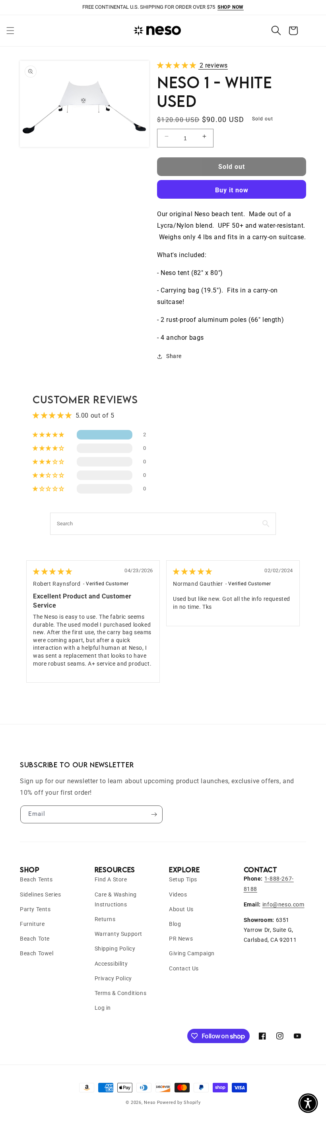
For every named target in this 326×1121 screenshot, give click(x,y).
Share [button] (174, 356)
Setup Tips (183, 879)
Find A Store (111, 879)
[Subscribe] (154, 814)
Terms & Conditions (121, 993)
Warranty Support (119, 934)
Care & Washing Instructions (116, 899)
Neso (149, 1102)
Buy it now (231, 190)
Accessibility (111, 963)
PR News (181, 938)
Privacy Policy (113, 978)
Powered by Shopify (179, 1102)
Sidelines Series (40, 894)
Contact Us (184, 968)
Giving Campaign (192, 953)
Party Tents (35, 909)
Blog (175, 924)
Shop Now (230, 7)
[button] (10, 30)
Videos (178, 894)
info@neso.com (283, 904)
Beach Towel (37, 953)
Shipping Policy (115, 948)
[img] (52, 571)
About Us (181, 909)
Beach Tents (36, 879)
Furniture (32, 924)
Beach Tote (35, 938)
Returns (105, 919)
